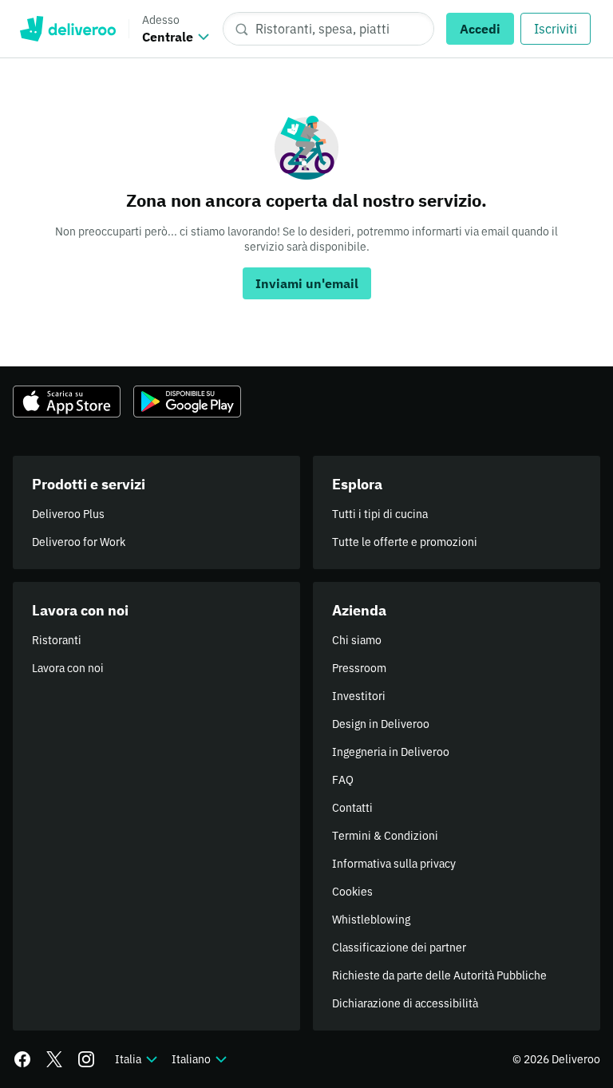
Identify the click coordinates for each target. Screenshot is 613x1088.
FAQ (343, 780)
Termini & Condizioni (385, 836)
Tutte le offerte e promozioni (404, 542)
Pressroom (359, 668)
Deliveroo (67, 29)
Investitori (359, 696)
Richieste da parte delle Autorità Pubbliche (439, 975)
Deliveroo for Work (78, 542)
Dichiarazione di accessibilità (405, 1003)
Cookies (352, 891)
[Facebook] (22, 1059)
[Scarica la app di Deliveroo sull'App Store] (67, 401)
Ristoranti (56, 640)
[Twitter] (54, 1059)
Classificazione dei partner (399, 947)
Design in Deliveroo (380, 724)
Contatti (352, 808)
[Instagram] (86, 1059)
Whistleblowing (371, 919)
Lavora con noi (68, 668)
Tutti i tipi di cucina (380, 514)
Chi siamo (357, 640)
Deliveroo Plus (68, 514)
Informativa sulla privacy (394, 864)
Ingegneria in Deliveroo (390, 752)
